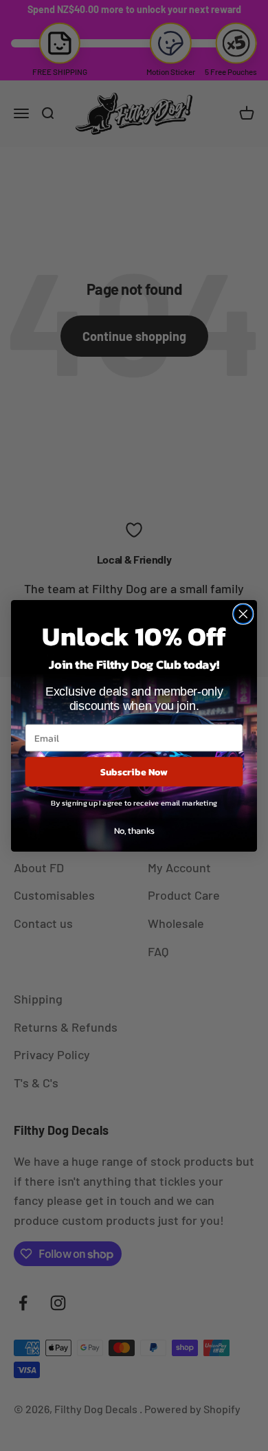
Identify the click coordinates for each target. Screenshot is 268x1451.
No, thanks (134, 830)
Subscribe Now (134, 771)
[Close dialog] (243, 613)
